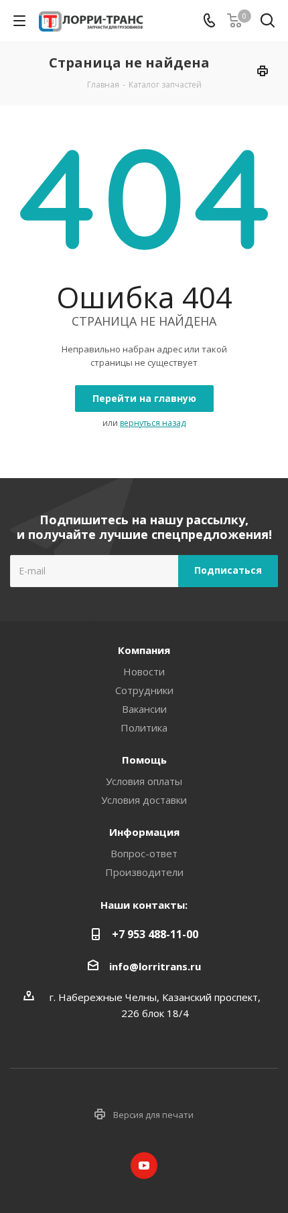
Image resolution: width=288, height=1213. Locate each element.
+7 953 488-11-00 (155, 934)
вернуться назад (153, 423)
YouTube (144, 1165)
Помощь (144, 759)
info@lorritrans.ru (155, 966)
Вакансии (144, 708)
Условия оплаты (144, 781)
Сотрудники (144, 690)
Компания (144, 650)
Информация (144, 832)
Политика (144, 727)
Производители (144, 872)
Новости (144, 671)
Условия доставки (144, 799)
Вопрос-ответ (144, 853)
